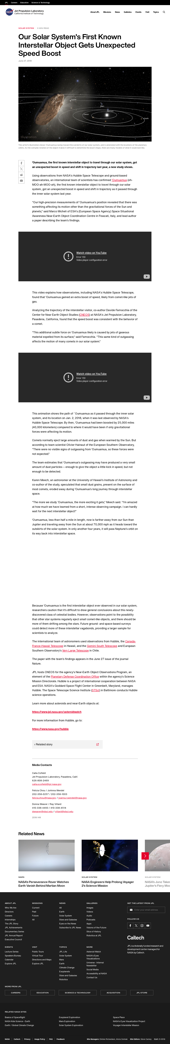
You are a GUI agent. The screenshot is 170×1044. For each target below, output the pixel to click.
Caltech (17, 1039)
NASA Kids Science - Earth (17, 1021)
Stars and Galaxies (68, 919)
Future (35, 915)
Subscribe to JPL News (70, 927)
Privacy (27, 1039)
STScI (95, 690)
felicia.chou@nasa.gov (44, 797)
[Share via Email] (21, 181)
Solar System (65, 915)
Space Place (119, 1017)
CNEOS (84, 315)
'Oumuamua (119, 180)
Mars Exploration (67, 1021)
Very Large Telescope (75, 650)
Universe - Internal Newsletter (95, 964)
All (33, 919)
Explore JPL (10, 963)
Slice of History (93, 931)
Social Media (92, 969)
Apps (88, 923)
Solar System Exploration (71, 1025)
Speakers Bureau (13, 955)
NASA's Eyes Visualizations (93, 957)
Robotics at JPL (93, 935)
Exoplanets (64, 971)
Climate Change (66, 967)
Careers (8, 915)
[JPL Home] (29, 12)
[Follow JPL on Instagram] (142, 926)
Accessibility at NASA (96, 973)
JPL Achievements (13, 927)
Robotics (63, 979)
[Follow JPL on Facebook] (130, 926)
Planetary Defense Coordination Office (75, 677)
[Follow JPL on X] (136, 926)
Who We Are (10, 907)
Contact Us (91, 977)
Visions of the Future (96, 927)
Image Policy (39, 1039)
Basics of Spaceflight (15, 1017)
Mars (61, 959)
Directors (9, 911)
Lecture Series (11, 951)
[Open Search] (164, 12)
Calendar (9, 959)
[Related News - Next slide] (145, 856)
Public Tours (38, 951)
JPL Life (63, 951)
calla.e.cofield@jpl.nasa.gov (46, 784)
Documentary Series (14, 931)
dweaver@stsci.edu (42, 811)
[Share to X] (21, 169)
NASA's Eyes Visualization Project (129, 1021)
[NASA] (9, 12)
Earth (61, 911)
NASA (7, 1039)
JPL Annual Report (14, 935)
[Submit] (130, 910)
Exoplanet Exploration (69, 1017)
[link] (84, 104)
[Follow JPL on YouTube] (148, 926)
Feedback (61, 1039)
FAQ (51, 1039)
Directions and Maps (41, 959)
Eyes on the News (67, 923)
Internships (10, 919)
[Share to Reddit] (21, 175)
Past (34, 911)
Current (35, 907)
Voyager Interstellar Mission (126, 1025)
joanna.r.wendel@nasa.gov (72, 797)
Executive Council (13, 939)
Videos (89, 911)
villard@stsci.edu (64, 811)
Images (89, 907)
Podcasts (90, 919)
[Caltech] (135, 938)
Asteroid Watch (93, 951)
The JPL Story (11, 923)
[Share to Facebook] (21, 163)
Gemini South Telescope (102, 646)
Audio (89, 915)
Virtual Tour (37, 955)
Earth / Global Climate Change (19, 1025)
